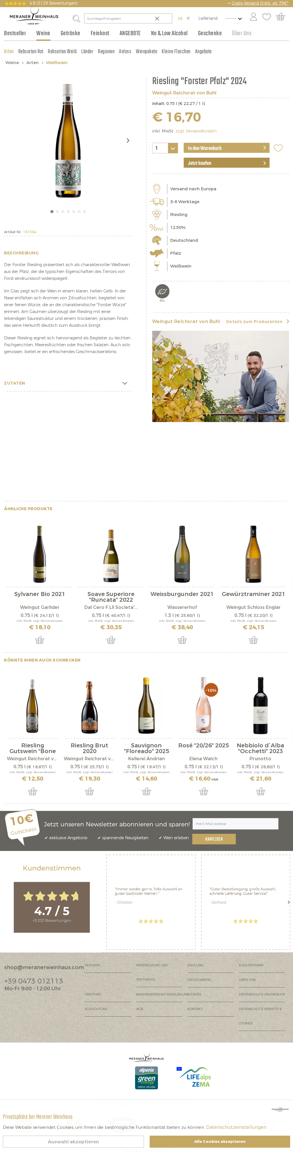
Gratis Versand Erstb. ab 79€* (259, 3)
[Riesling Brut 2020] (89, 705)
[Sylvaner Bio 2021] (39, 554)
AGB (139, 1009)
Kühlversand (251, 965)
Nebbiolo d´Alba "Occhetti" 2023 (260, 748)
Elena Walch (203, 759)
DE (180, 18)
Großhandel (199, 980)
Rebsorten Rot (30, 51)
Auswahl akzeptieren (73, 1142)
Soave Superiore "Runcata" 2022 (111, 597)
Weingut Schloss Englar (253, 607)
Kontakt (195, 1009)
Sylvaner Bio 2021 (39, 594)
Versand (92, 965)
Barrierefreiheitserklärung (162, 994)
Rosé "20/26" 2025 (203, 746)
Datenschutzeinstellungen (236, 1127)
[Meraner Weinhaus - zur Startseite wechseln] (34, 15)
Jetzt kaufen (199, 163)
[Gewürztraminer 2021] (253, 554)
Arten (9, 51)
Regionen (106, 51)
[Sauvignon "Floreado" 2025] (146, 705)
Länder (87, 51)
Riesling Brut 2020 (89, 748)
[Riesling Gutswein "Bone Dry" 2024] (32, 705)
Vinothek (93, 994)
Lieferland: (208, 18)
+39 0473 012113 (33, 981)
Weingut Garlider (40, 607)
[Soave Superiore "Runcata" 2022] (111, 554)
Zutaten (14, 383)
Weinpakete (146, 51)
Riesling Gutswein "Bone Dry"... (32, 748)
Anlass (125, 51)
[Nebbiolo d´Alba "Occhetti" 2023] (260, 705)
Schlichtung (96, 1009)
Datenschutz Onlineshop (262, 994)
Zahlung (195, 965)
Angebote (203, 51)
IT (188, 18)
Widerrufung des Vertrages (152, 972)
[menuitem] (253, 17)
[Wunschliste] (266, 17)
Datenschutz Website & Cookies (260, 1016)
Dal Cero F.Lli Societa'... (111, 607)
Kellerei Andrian (146, 759)
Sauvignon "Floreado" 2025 (146, 748)
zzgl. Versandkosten (196, 131)
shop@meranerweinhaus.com (44, 967)
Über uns (247, 980)
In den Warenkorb (204, 148)
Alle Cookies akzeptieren (220, 1141)
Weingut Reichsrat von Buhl (184, 93)
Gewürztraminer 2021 (253, 594)
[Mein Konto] (254, 17)
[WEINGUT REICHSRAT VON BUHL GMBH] (220, 376)
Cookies (194, 994)
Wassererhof (182, 607)
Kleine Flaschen (176, 51)
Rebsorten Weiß (62, 51)
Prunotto (260, 759)
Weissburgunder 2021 (182, 594)
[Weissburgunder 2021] (182, 554)
